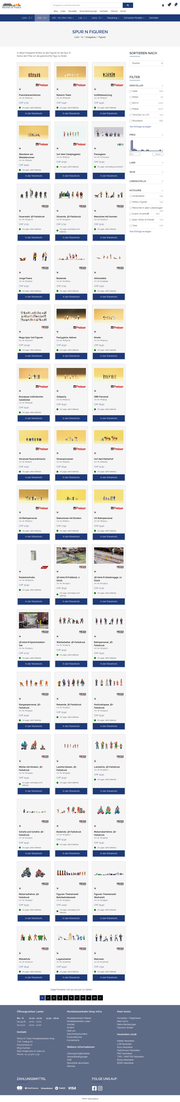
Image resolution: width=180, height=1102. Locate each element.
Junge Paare (25, 278)
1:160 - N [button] (41, 18)
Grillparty (61, 396)
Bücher (123, 11)
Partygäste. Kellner (66, 337)
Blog (56, 11)
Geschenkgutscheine (77, 1034)
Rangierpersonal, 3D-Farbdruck (30, 706)
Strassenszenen (65, 459)
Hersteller (153, 18)
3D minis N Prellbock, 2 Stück (68, 579)
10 (94, 997)
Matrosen (99, 959)
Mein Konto (122, 1021)
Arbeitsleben (138, 196)
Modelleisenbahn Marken (79, 1018)
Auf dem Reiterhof (103, 459)
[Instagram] (100, 1088)
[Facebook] (94, 1088)
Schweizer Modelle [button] (133, 18)
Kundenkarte (73, 1040)
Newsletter (72, 11)
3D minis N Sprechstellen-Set (32, 644)
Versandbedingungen (88, 11)
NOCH (135, 103)
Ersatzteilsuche (74, 1037)
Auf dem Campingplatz (69, 154)
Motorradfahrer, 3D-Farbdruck (29, 896)
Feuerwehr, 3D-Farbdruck (32, 216)
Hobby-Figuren (139, 202)
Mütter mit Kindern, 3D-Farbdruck (31, 768)
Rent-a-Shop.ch (93, 1098)
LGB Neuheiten (124, 1044)
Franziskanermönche (29, 95)
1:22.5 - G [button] (96, 18)
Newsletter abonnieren (78, 1063)
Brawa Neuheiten (125, 1060)
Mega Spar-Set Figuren (31, 337)
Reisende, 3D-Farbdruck (69, 704)
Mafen (135, 97)
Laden (63, 11)
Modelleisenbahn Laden (78, 1021)
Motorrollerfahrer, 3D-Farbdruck (105, 833)
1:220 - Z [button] (26, 18)
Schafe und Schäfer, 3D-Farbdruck (31, 833)
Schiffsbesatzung (103, 95)
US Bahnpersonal (28, 518)
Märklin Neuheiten (125, 1041)
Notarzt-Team (64, 95)
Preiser (135, 109)
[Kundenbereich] (163, 5)
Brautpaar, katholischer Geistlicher (31, 398)
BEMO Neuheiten (125, 1063)
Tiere (134, 225)
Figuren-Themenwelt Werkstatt (105, 896)
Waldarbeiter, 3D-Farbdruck (71, 642)
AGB (69, 1060)
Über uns (71, 1031)
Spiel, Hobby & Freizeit (143, 219)
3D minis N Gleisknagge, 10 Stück (108, 579)
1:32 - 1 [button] (81, 18)
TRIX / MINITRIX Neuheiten (130, 1056)
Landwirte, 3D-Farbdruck (107, 767)
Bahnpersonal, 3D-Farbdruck (103, 644)
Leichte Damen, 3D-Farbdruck (67, 768)
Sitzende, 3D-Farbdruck (69, 216)
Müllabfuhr (24, 959)
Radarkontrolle (27, 577)
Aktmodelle (100, 278)
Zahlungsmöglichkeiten (78, 1053)
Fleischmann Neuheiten (128, 1050)
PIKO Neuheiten (124, 1053)
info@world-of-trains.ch (33, 1051)
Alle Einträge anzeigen (140, 126)
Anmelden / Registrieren (129, 1018)
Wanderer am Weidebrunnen (26, 156)
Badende (61, 278)
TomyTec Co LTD (140, 115)
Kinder (97, 337)
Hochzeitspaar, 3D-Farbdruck (103, 706)
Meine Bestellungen (126, 1024)
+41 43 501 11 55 (31, 1054)
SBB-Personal (101, 396)
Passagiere (100, 154)
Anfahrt (70, 1027)
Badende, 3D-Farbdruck (69, 832)
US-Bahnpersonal (103, 518)
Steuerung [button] (112, 18)
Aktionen (114, 11)
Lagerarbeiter (64, 959)
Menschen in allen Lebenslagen (147, 208)
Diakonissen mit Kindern (69, 518)
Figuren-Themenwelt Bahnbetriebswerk (67, 896)
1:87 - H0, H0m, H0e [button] (62, 18)
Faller (134, 91)
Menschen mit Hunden (105, 216)
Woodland (137, 120)
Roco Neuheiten (125, 1047)
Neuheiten (104, 11)
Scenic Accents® (140, 213)
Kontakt (71, 1024)
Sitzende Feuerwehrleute (32, 459)
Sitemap (71, 1066)
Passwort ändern (125, 1027)
